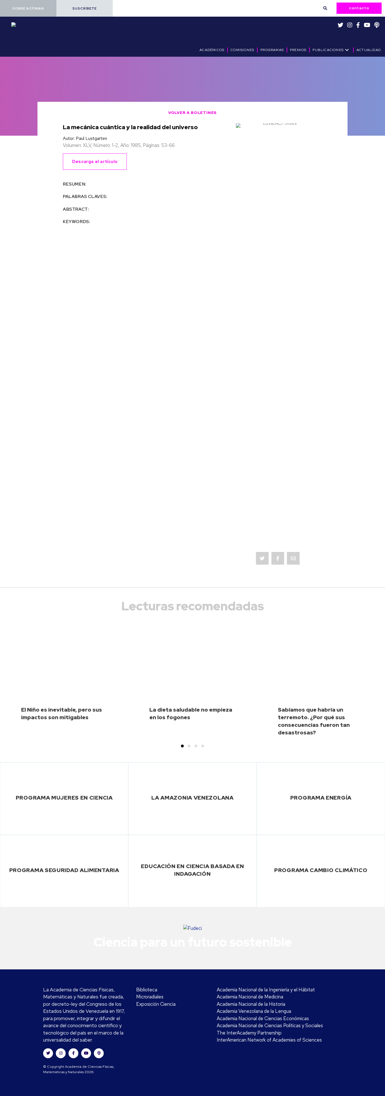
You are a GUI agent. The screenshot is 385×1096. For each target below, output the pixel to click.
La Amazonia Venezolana (192, 797)
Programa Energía (320, 797)
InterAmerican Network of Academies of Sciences (269, 1040)
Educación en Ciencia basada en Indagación (192, 869)
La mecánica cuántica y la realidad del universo (130, 127)
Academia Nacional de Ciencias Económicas (263, 1018)
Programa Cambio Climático (321, 870)
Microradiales (149, 997)
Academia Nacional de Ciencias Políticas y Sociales (270, 1025)
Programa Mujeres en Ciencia (64, 797)
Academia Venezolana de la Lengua (254, 1011)
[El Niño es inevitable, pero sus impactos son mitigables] (64, 684)
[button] (28, 8)
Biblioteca (146, 990)
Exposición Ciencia (156, 1004)
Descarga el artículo (95, 161)
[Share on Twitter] (262, 558)
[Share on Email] (293, 558)
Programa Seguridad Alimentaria (64, 870)
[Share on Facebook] (277, 558)
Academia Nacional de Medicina (250, 997)
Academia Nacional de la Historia (251, 1004)
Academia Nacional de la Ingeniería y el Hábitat (266, 990)
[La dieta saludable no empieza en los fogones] (192, 684)
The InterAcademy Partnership (249, 1033)
